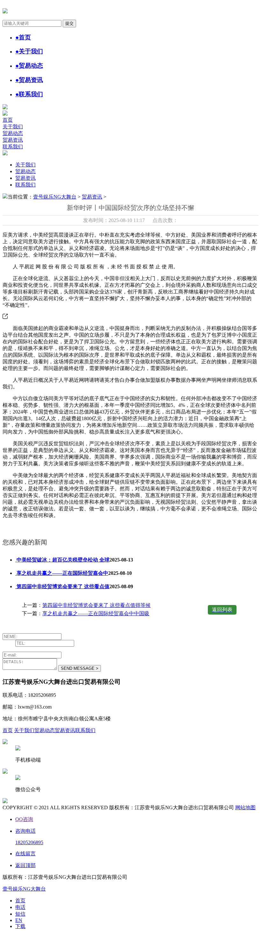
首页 (8, 120)
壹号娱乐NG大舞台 (54, 196)
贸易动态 (13, 133)
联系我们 (13, 146)
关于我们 (13, 126)
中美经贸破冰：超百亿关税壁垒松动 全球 (62, 559)
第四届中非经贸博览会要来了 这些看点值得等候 (96, 605)
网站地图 (245, 807)
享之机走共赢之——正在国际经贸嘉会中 (61, 573)
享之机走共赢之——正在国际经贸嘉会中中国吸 (95, 613)
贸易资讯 (13, 140)
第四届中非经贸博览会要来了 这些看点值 (62, 586)
